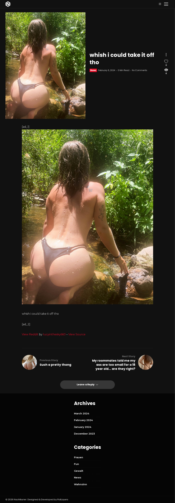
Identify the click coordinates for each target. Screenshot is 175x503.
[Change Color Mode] (160, 4)
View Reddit (30, 334)
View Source (76, 334)
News (93, 70)
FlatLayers (62, 499)
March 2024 (81, 413)
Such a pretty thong (55, 365)
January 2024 (82, 427)
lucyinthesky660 (54, 334)
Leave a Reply (86, 384)
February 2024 (83, 420)
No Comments (139, 70)
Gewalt (78, 470)
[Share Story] (166, 54)
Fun (76, 464)
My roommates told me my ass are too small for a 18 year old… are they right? (113, 365)
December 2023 (84, 433)
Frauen (78, 457)
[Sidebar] (166, 4)
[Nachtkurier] (7, 4)
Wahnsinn (80, 484)
